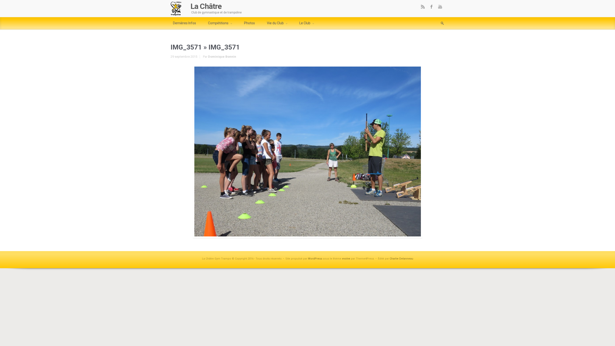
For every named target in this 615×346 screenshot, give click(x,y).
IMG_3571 (186, 47)
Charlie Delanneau (401, 258)
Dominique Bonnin (222, 56)
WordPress (315, 258)
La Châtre (206, 6)
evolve (346, 258)
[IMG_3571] (307, 151)
